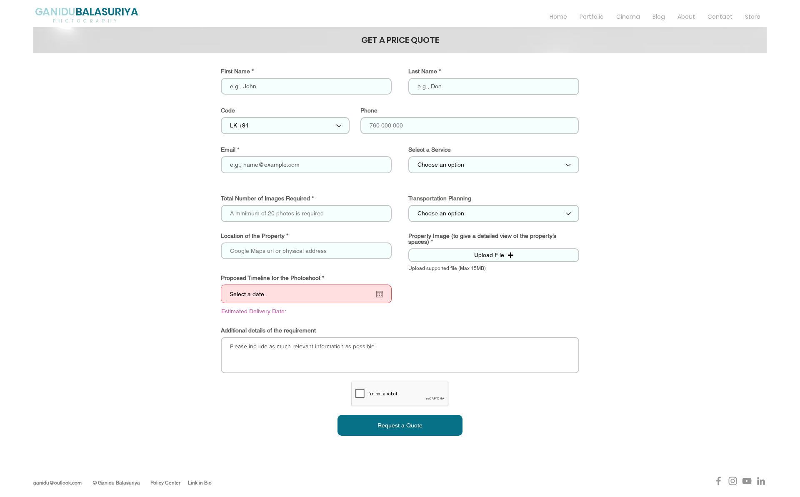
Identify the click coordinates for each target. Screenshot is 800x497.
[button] (493, 255)
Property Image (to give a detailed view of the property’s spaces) (482, 239)
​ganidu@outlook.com (58, 483)
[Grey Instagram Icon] (732, 481)
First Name (235, 71)
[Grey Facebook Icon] (718, 481)
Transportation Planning (439, 198)
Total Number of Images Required (265, 198)
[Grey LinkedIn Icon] (761, 481)
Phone (369, 110)
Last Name (422, 71)
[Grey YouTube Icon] (746, 481)
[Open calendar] (379, 294)
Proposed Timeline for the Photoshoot (274, 278)
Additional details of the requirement (268, 330)
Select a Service (429, 149)
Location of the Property (253, 236)
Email (228, 149)
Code (228, 110)
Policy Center (165, 483)
